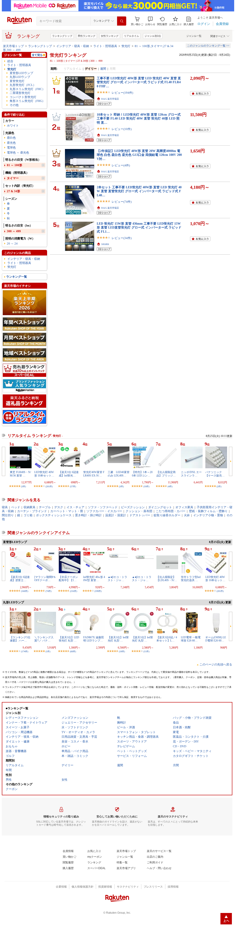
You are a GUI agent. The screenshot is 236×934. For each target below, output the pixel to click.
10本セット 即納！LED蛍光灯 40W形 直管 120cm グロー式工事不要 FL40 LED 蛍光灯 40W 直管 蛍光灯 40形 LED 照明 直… (139, 118)
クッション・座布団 (139, 511)
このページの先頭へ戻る (215, 664)
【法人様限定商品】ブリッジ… (166, 474)
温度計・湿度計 (115, 515)
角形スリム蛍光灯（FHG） (27, 101)
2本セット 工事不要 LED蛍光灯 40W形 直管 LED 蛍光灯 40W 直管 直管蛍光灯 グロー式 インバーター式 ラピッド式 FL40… (139, 191)
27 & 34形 (13, 191)
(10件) (146, 486)
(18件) (122, 651)
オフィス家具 (184, 507)
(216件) (73, 591)
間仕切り (8, 515)
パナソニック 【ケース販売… (215, 474)
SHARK (105, 244)
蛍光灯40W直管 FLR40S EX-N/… (94, 474)
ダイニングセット (160, 507)
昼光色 (11, 142)
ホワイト (13, 125)
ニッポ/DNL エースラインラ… (191, 474)
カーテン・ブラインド (32, 511)
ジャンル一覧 (193, 36)
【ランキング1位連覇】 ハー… (20, 639)
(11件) (146, 651)
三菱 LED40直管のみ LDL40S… (118, 474)
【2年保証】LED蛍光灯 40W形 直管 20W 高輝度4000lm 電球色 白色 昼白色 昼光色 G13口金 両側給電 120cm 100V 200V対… (139, 155)
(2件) (219, 486)
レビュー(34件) (121, 238)
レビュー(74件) (121, 201)
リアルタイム (131, 36)
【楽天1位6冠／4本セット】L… (166, 639)
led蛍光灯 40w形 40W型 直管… (94, 578)
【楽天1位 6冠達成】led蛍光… (69, 474)
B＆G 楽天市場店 (110, 99)
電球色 (11, 147)
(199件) (98, 591)
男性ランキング (86, 36)
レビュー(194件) (122, 92)
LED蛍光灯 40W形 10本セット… (44, 474)
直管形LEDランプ (21, 73)
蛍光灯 (125, 46)
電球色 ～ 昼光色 (18, 152)
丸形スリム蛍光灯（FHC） (27, 89)
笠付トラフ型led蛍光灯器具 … (191, 578)
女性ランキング (109, 36)
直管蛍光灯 (17, 81)
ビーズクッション (133, 507)
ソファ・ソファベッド (103, 507)
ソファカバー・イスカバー (104, 511)
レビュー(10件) (121, 129)
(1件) (48, 651)
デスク (58, 507)
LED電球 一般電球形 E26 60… (191, 639)
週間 (103, 68)
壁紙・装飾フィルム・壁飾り (208, 511)
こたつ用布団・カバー (170, 511)
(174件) (24, 651)
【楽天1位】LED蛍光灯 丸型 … (69, 639)
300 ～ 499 (14, 231)
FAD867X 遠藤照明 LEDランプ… (93, 639)
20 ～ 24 (12, 243)
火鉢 (187, 515)
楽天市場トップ (13, 46)
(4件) (170, 486)
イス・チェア (75, 507)
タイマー (13, 178)
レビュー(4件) (121, 165)
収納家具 (29, 507)
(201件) (49, 486)
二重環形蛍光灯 (20, 93)
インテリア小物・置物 (208, 515)
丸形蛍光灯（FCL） (23, 85)
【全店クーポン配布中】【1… (68, 578)
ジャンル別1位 (153, 36)
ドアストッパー (139, 515)
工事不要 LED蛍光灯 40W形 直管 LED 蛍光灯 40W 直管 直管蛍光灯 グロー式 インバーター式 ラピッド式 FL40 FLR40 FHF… (139, 82)
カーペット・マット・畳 (66, 511)
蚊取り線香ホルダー (167, 515)
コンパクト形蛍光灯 (23, 97)
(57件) (73, 486)
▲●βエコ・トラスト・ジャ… (117, 578)
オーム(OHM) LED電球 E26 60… (215, 639)
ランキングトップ (62, 36)
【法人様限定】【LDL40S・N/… (166, 578)
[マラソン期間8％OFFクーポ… (45, 578)
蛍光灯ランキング (68, 55)
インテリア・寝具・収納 (72, 46)
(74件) (48, 591)
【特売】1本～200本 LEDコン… (142, 474)
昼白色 (11, 137)
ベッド (15, 507)
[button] (150, 21)
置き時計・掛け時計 (88, 515)
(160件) (24, 591)
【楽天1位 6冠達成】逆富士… (20, 578)
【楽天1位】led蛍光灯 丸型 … (118, 639)
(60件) (73, 651)
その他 (14, 105)
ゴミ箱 (28, 515)
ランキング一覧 (16, 276)
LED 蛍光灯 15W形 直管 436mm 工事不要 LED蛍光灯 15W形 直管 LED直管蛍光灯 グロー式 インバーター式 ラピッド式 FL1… (139, 227)
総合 (10, 61)
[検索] (121, 21)
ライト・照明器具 (105, 46)
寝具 (5, 507)
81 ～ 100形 (14, 165)
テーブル (45, 507)
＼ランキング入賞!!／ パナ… (44, 639)
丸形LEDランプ (20, 77)
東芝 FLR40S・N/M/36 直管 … (20, 474)
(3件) (23, 486)
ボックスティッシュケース (54, 515)
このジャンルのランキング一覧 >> (208, 45)
